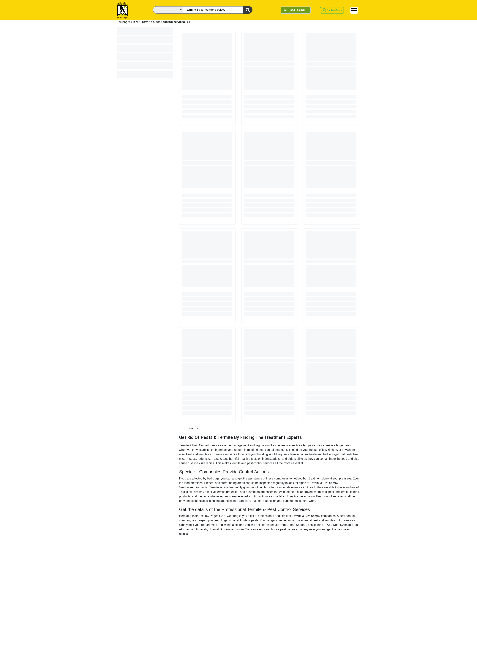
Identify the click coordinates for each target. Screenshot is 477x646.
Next (194, 428)
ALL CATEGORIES (295, 10)
